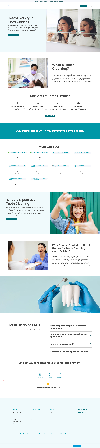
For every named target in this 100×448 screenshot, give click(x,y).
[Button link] (91, 6)
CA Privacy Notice (54, 433)
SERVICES (52, 5)
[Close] (98, 446)
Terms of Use (34, 433)
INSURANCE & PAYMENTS (62, 5)
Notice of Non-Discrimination (44, 433)
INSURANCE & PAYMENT (36, 409)
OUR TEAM (45, 5)
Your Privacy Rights (76, 446)
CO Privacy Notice (63, 433)
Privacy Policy (16, 433)
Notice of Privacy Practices (25, 433)
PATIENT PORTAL (66, 409)
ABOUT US (73, 5)
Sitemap (15, 435)
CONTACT (15, 409)
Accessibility (79, 433)
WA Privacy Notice (71, 433)
